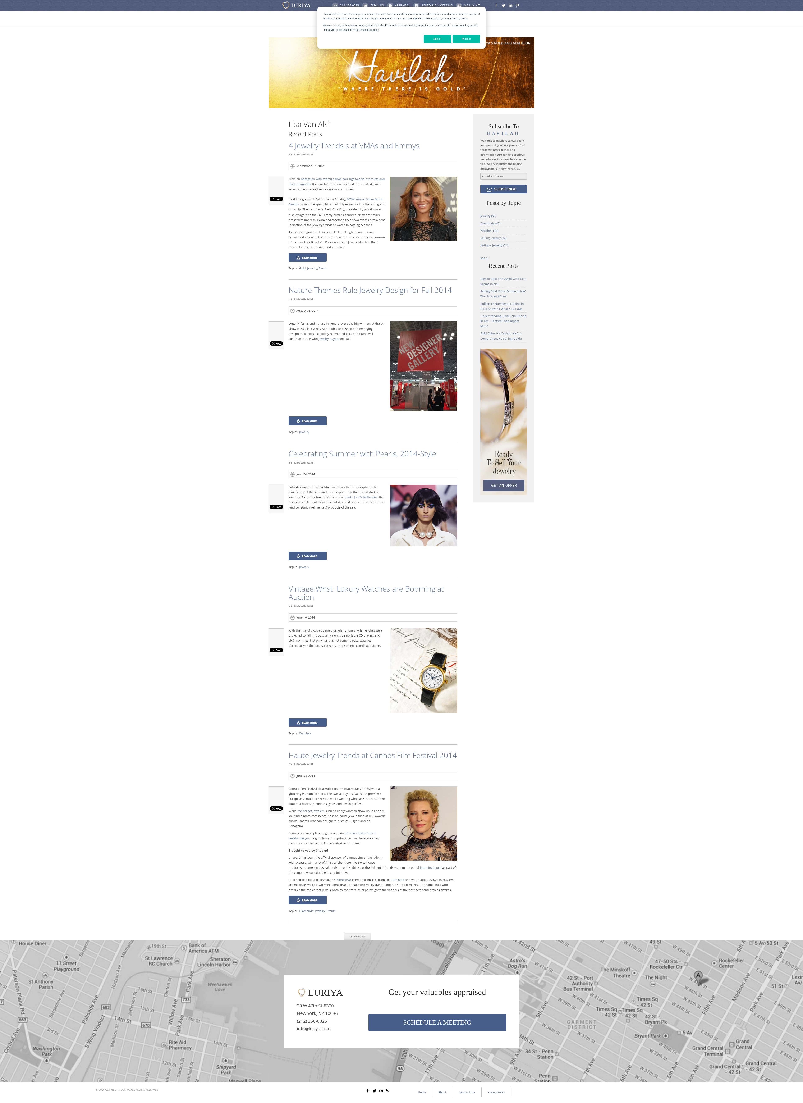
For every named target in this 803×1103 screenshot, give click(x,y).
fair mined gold (430, 868)
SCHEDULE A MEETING (437, 1022)
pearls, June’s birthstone (361, 497)
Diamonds (306, 911)
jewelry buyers (329, 339)
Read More (309, 258)
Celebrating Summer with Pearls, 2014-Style (362, 453)
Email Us (377, 5)
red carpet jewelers (311, 811)
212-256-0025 (349, 5)
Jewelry (312, 268)
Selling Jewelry (493, 238)
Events (323, 268)
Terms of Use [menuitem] (467, 1092)
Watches (305, 733)
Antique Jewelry (494, 245)
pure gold (397, 880)
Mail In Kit (472, 5)
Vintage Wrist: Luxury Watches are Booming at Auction (366, 593)
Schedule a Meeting (437, 5)
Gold (302, 268)
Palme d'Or (343, 880)
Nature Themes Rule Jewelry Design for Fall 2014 (370, 290)
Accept (437, 38)
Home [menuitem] (422, 1092)
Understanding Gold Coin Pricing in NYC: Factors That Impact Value (503, 321)
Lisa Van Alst (303, 154)
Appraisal (402, 5)
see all (484, 258)
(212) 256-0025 (312, 1021)
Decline (466, 38)
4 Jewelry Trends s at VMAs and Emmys (354, 145)
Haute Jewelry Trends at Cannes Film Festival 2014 (373, 755)
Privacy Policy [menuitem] (496, 1092)
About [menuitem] (442, 1092)
